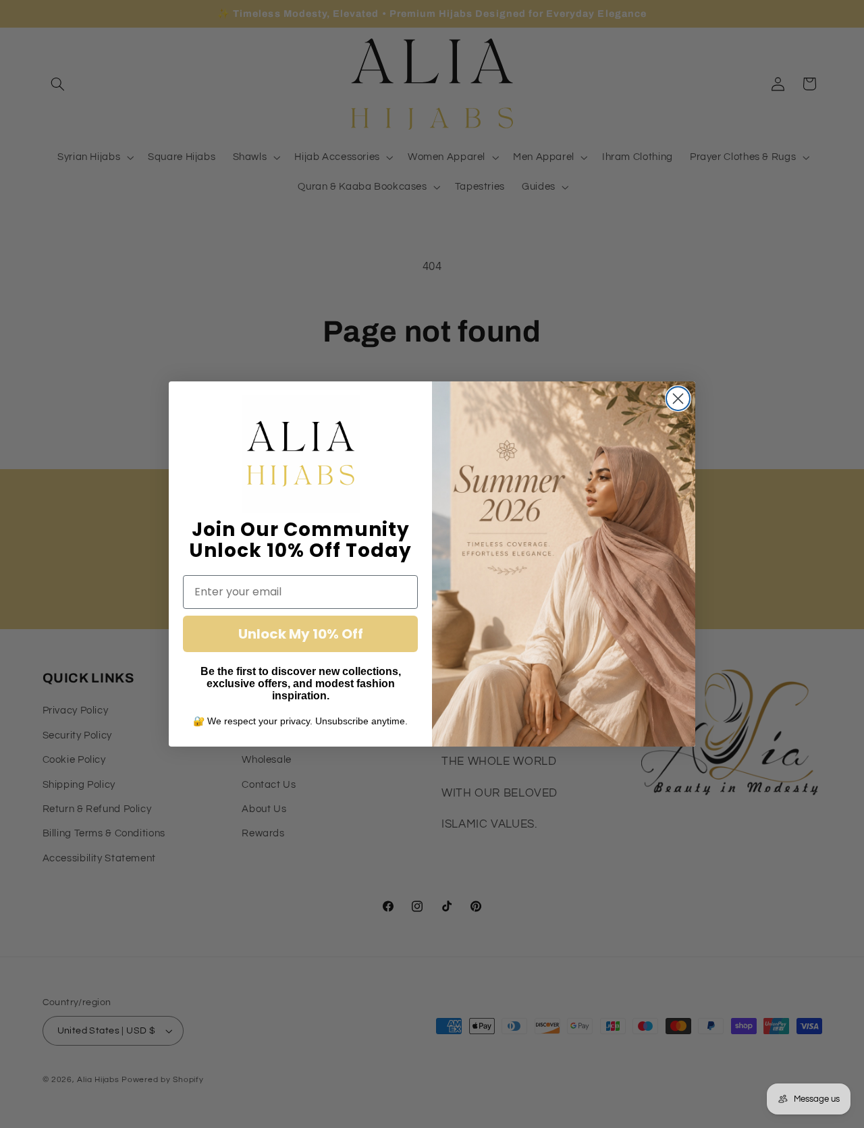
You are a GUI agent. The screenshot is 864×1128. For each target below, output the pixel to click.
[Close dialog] (678, 398)
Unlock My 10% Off (300, 633)
